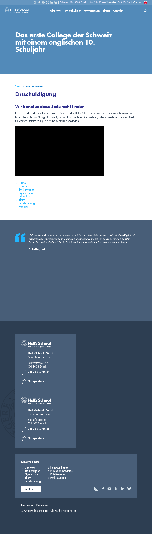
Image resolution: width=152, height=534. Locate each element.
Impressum (27, 505)
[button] (56, 10)
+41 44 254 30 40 (38, 372)
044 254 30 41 (125, 2)
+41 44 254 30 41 (38, 429)
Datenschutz (43, 505)
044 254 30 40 (97, 2)
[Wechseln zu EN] (145, 2)
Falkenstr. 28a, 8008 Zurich (73, 2)
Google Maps (36, 381)
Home (18, 86)
